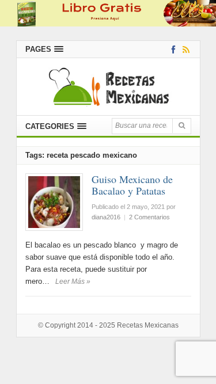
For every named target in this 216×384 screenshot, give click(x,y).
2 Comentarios (149, 217)
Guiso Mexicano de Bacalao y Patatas (132, 184)
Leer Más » (72, 281)
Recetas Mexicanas (148, 325)
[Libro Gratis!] (108, 13)
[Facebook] (171, 49)
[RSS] (184, 49)
